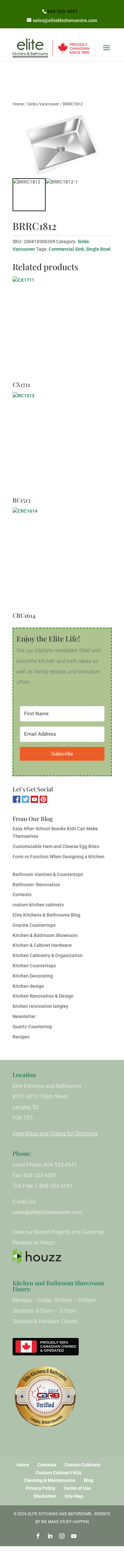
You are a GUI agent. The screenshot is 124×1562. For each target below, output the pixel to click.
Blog (88, 1480)
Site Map (73, 1496)
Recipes (21, 1036)
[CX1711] (62, 328)
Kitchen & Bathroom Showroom (45, 935)
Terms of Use (77, 1488)
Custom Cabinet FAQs (58, 1472)
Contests (22, 894)
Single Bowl (98, 249)
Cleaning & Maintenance (49, 1480)
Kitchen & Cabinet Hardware (42, 945)
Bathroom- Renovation (36, 884)
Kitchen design (28, 986)
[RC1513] (62, 444)
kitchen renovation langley (40, 1006)
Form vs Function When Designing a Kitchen (58, 856)
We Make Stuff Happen (65, 1521)
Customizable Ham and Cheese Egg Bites (56, 846)
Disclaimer (45, 1496)
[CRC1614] (62, 559)
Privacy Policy (40, 1488)
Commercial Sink (66, 249)
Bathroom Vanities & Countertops (48, 874)
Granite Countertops (34, 925)
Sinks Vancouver (43, 103)
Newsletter (24, 1016)
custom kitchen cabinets (38, 904)
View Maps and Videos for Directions (55, 1133)
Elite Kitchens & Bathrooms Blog (46, 915)
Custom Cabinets (82, 1464)
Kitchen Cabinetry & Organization (48, 955)
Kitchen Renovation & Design (43, 996)
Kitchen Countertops (34, 965)
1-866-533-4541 (53, 1186)
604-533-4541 (62, 11)
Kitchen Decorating (33, 976)
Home (18, 103)
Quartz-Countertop (32, 1026)
